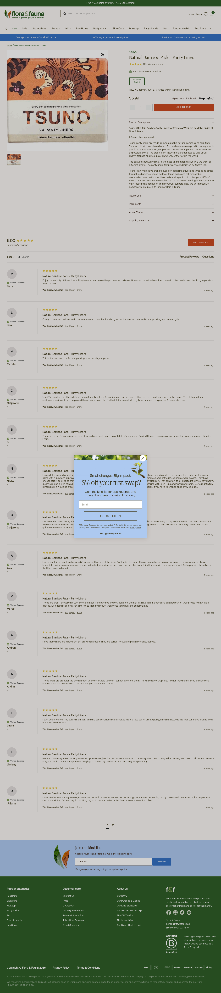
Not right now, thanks (111, 533)
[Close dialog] (143, 458)
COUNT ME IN (110, 516)
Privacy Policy (135, 527)
